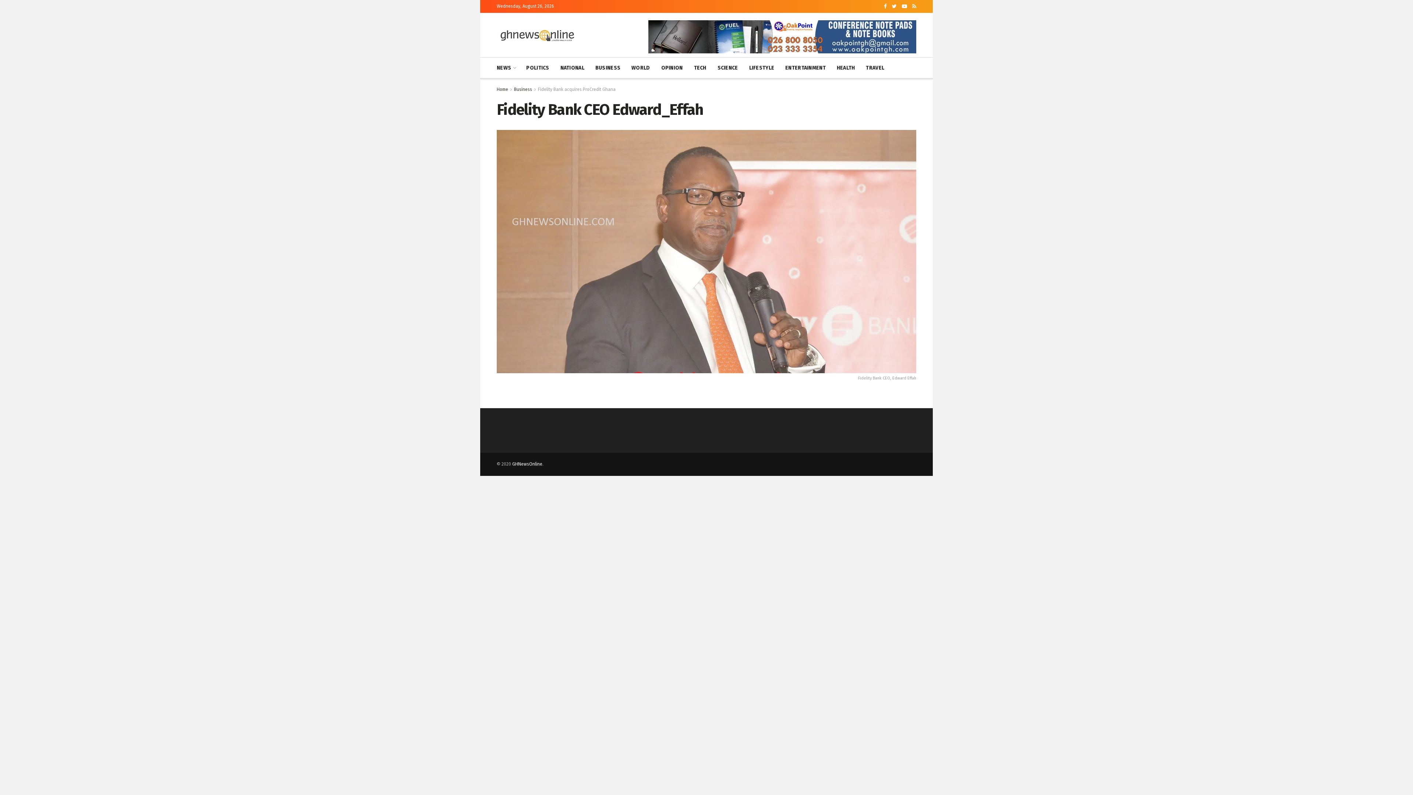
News (504, 68)
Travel (875, 68)
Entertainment (805, 68)
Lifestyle (762, 68)
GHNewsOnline (527, 464)
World (640, 68)
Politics (537, 68)
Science (728, 68)
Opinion (672, 68)
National (572, 68)
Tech (700, 68)
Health (846, 68)
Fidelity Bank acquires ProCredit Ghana (577, 89)
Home (502, 89)
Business (607, 68)
